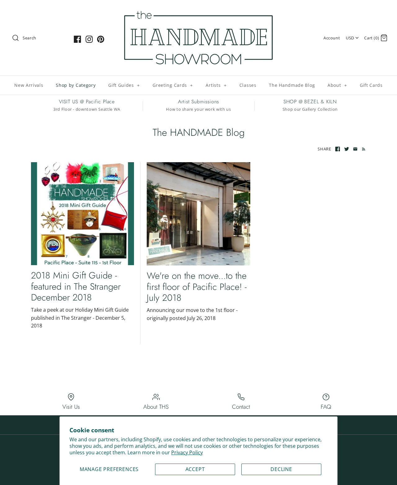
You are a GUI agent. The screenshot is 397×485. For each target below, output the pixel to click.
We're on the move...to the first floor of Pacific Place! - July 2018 (197, 286)
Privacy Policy (187, 452)
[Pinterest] (100, 39)
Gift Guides (124, 85)
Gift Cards (371, 85)
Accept (195, 469)
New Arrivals (28, 85)
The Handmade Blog (292, 85)
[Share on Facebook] (337, 149)
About (337, 85)
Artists (216, 85)
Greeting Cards (173, 85)
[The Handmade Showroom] (198, 10)
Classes (247, 85)
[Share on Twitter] (346, 149)
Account (331, 38)
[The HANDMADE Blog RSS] (362, 149)
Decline (281, 469)
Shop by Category (76, 85)
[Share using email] (355, 149)
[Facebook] (77, 39)
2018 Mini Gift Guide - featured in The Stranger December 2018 (76, 286)
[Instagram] (89, 39)
